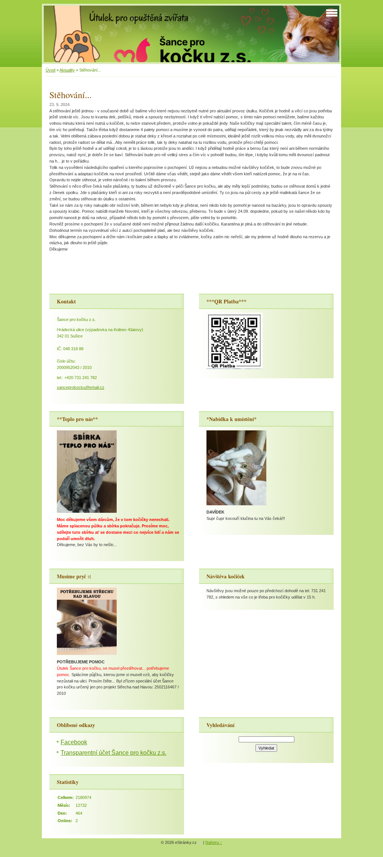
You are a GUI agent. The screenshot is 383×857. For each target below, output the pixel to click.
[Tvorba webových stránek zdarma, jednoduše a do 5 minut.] (200, 843)
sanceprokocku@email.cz (80, 387)
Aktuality (67, 70)
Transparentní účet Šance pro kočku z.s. (113, 753)
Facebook (74, 742)
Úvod (50, 70)
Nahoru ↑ (213, 842)
